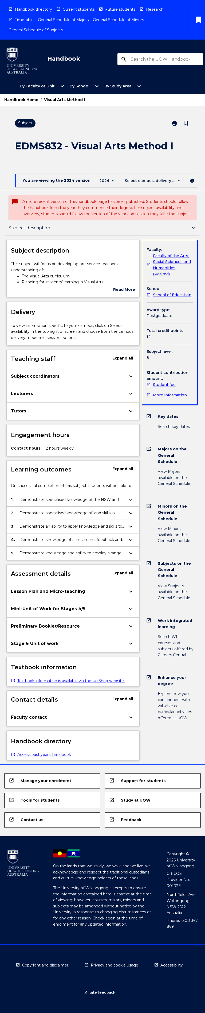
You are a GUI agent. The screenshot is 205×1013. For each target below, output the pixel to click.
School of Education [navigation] (172, 294)
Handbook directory (33, 9)
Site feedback (102, 992)
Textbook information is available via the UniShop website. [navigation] (71, 680)
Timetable (24, 19)
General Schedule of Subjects (36, 30)
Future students (120, 9)
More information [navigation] (170, 395)
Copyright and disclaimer (45, 965)
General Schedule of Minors (118, 19)
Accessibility (171, 965)
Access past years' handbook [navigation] (44, 754)
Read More (124, 290)
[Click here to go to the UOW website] (22, 61)
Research (155, 9)
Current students (78, 9)
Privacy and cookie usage (114, 965)
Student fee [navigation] (164, 384)
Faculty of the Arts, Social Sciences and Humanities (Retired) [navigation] (172, 264)
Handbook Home (21, 99)
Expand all (122, 358)
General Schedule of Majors (63, 19)
